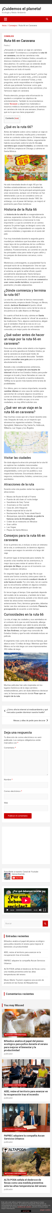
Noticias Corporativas (15, 1035)
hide (16, 118)
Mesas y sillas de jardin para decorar (29, 720)
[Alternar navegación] (5, 19)
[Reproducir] (7, 910)
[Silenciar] (40, 910)
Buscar (45, 924)
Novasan (13, 104)
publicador (8, 1054)
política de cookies (24, 1207)
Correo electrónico (13, 791)
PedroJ (7, 45)
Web (6, 803)
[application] (26, 900)
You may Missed (14, 1005)
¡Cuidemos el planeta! (21, 8)
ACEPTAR (26, 1211)
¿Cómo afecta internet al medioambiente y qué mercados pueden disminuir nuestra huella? (27, 711)
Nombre (8, 779)
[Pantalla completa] (44, 910)
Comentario (10, 748)
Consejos (9, 36)
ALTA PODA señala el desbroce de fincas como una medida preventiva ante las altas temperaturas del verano (24, 972)
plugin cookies (45, 1210)
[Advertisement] (24, 845)
